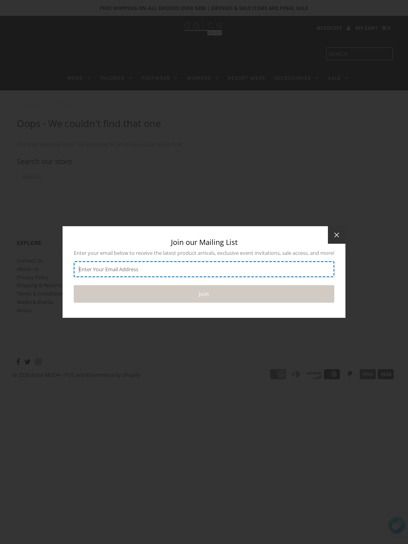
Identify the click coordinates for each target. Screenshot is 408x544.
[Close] (336, 235)
